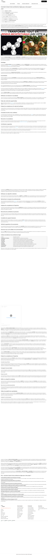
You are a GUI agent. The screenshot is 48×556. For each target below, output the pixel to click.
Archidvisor (9, 65)
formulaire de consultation (23, 121)
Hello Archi (42, 88)
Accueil (1, 5)
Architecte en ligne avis (5, 5)
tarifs (32, 114)
